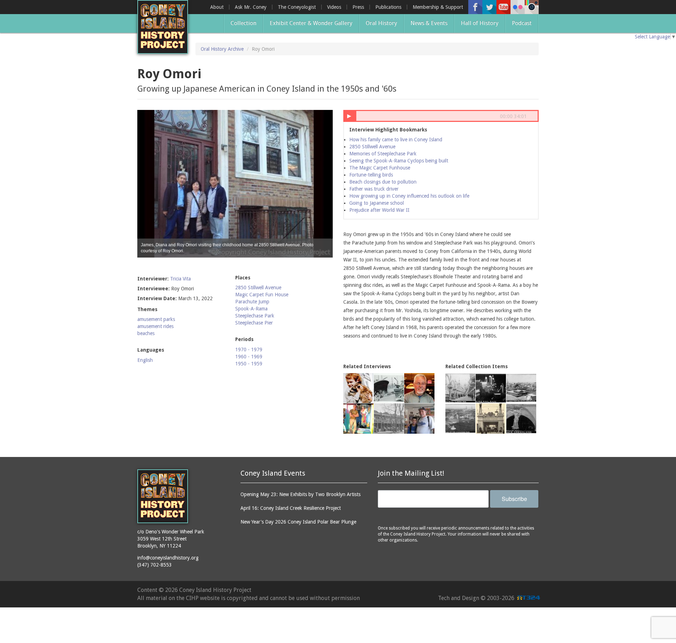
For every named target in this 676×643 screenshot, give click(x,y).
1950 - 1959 (248, 363)
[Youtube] (503, 7)
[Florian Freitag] (358, 418)
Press (358, 7)
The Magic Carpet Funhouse (379, 168)
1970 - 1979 (248, 349)
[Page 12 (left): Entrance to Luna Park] (491, 418)
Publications (388, 7)
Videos (334, 7)
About (217, 7)
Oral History (381, 23)
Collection (243, 23)
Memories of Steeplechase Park (383, 153)
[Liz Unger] (389, 418)
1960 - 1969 (248, 356)
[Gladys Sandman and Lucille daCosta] (389, 388)
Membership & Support (438, 7)
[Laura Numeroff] (358, 388)
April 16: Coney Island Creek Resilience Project (290, 508)
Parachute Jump (252, 301)
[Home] (162, 27)
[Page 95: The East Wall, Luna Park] (460, 388)
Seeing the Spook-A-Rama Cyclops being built (398, 160)
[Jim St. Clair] (419, 418)
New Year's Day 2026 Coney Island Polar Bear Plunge (298, 522)
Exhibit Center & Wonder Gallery (311, 23)
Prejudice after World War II (379, 210)
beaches (146, 333)
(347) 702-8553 (154, 565)
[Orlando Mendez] (419, 388)
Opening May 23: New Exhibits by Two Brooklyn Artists (300, 494)
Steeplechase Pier (254, 323)
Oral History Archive (222, 49)
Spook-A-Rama (251, 308)
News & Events (429, 23)
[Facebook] (475, 7)
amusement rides (155, 326)
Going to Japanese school (376, 203)
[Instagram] (532, 7)
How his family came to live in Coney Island (395, 139)
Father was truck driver (374, 189)
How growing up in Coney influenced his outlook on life (409, 196)
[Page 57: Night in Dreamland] (491, 388)
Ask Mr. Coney (251, 7)
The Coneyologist (297, 7)
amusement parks (156, 319)
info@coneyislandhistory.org (168, 558)
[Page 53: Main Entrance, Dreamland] (521, 418)
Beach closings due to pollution (383, 182)
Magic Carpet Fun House (261, 294)
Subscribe (514, 499)
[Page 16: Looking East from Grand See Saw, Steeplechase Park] (460, 418)
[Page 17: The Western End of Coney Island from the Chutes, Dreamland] (521, 388)
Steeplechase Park (254, 316)
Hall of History (480, 23)
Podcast (522, 23)
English (145, 360)
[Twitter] (489, 7)
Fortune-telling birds (371, 175)
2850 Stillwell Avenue (258, 287)
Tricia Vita (180, 279)
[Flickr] (518, 7)
